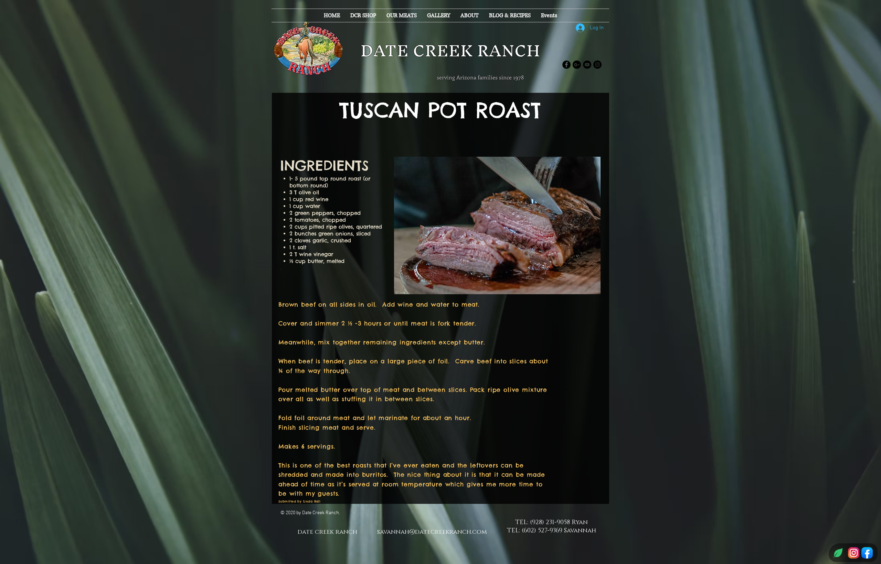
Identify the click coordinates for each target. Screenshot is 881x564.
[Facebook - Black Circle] (566, 64)
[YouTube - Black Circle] (587, 64)
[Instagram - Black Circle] (597, 64)
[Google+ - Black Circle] (577, 64)
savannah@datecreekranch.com (432, 532)
